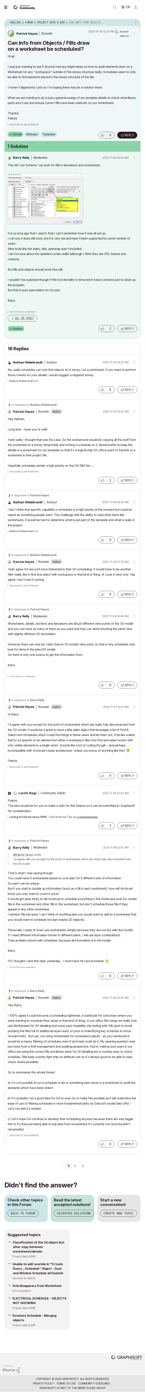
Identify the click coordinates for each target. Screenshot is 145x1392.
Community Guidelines (94, 1383)
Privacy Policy (43, 1383)
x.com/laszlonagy (87, 816)
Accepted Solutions (74, 1213)
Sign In (137, 7)
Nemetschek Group (92, 1388)
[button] (102, 135)
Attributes (32, 134)
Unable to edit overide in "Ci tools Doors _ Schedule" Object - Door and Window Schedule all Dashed (37, 1268)
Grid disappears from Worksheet (37, 1286)
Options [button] (135, 22)
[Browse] (7, 7)
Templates (49, 134)
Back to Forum (23, 1213)
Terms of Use (66, 1383)
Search (115, 7)
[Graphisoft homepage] (126, 1358)
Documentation (21, 1290)
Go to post (24, 318)
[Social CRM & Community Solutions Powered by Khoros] (11, 1368)
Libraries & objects (23, 1278)
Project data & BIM (23, 1256)
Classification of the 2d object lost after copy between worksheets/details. (38, 1246)
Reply (129, 135)
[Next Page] (82, 1166)
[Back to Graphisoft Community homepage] (25, 6)
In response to (34, 404)
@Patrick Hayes (23, 854)
